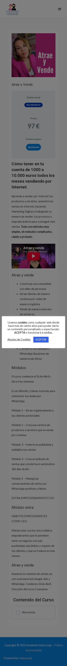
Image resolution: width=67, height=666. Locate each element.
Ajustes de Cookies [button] (19, 339)
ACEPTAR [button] (41, 339)
